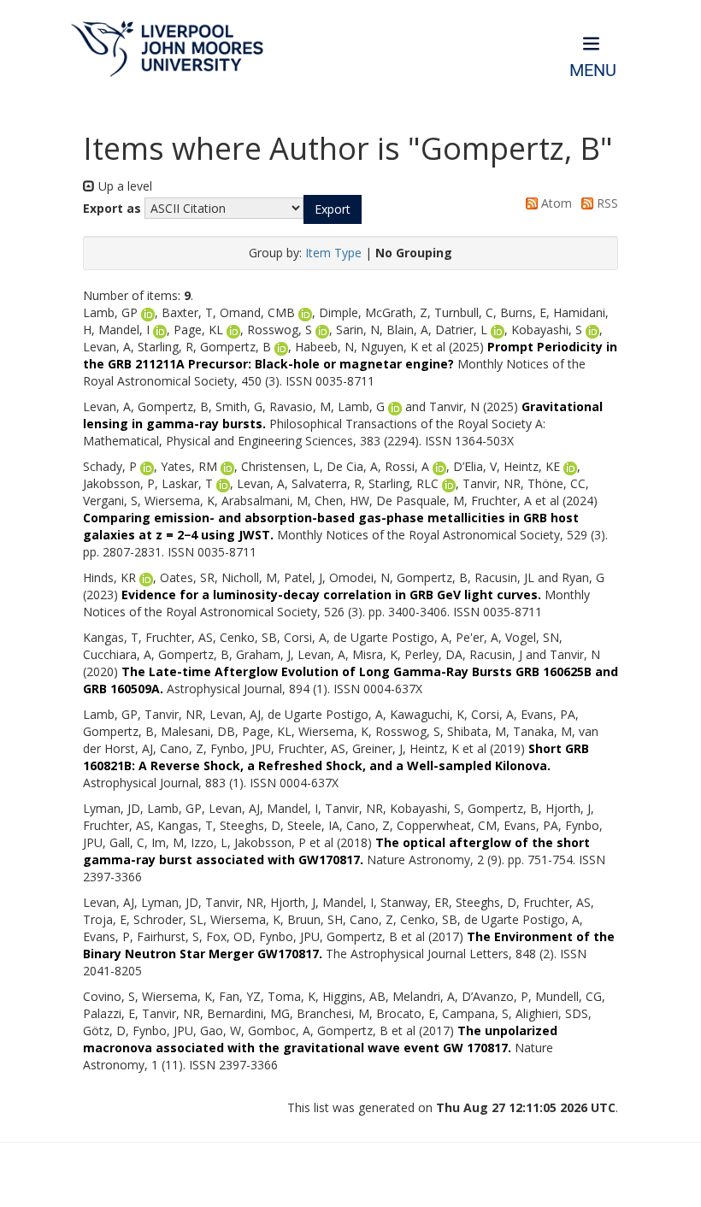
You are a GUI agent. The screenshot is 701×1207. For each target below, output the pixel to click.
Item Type (333, 252)
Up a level (123, 186)
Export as (112, 208)
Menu (592, 70)
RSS (605, 203)
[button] (332, 209)
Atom (555, 203)
